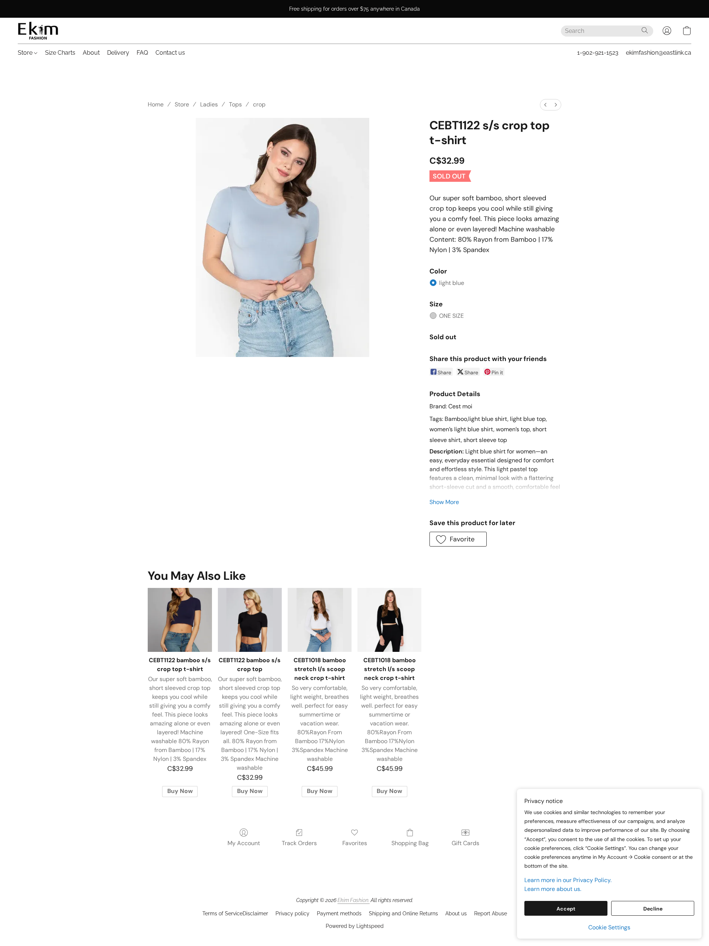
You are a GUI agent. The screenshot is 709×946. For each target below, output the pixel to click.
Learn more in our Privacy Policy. (568, 880)
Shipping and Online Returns (403, 913)
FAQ (142, 52)
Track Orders (299, 843)
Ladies (209, 104)
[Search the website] (644, 30)
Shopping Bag (410, 843)
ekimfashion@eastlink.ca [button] (658, 52)
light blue (451, 283)
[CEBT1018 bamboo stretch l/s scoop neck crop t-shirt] (320, 620)
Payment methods (339, 913)
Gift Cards (465, 843)
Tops (235, 104)
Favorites (354, 843)
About (91, 52)
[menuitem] (545, 104)
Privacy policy (292, 913)
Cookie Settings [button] (609, 927)
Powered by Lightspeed (355, 926)
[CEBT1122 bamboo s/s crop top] (250, 620)
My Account (243, 843)
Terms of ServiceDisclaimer (235, 913)
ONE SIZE (451, 316)
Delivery (118, 52)
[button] (38, 30)
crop (259, 104)
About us (456, 913)
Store (26, 52)
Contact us (170, 52)
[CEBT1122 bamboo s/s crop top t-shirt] (180, 620)
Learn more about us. (552, 889)
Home (156, 104)
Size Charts (60, 52)
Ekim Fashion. (354, 900)
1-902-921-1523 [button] (598, 52)
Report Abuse (490, 913)
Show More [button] (444, 502)
